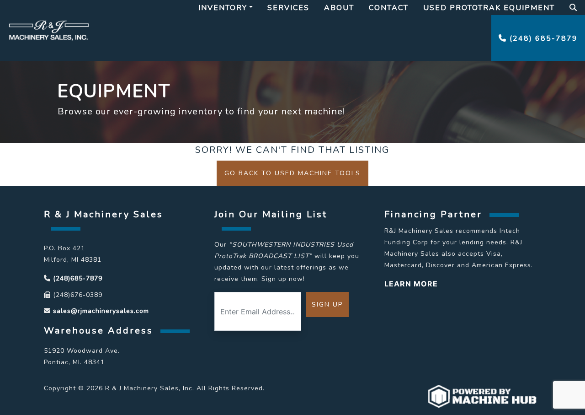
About (339, 8)
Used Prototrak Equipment (489, 8)
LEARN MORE (411, 283)
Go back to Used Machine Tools (292, 173)
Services (288, 8)
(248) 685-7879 (542, 38)
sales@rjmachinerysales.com (101, 311)
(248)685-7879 (77, 278)
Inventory (222, 8)
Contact (389, 8)
